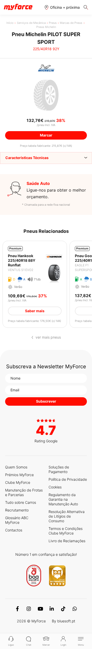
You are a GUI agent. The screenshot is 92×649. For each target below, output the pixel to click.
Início (10, 23)
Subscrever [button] (46, 401)
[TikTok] (63, 608)
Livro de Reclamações (67, 541)
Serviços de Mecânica (31, 23)
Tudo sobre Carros (20, 502)
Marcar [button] (46, 135)
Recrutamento (17, 510)
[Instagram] (28, 608)
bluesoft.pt (66, 621)
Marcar (46, 644)
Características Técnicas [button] (27, 157)
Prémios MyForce (19, 475)
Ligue (11, 644)
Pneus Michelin (46, 27)
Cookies (55, 487)
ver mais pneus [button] (48, 337)
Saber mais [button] (34, 311)
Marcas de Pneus (71, 23)
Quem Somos (16, 467)
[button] (62, 7)
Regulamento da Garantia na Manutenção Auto (63, 499)
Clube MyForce (17, 482)
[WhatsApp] (74, 608)
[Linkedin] (51, 608)
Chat (28, 644)
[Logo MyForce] (18, 7)
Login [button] (63, 644)
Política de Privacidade (68, 479)
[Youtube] (40, 608)
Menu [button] (81, 644)
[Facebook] (17, 608)
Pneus (53, 23)
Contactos (13, 530)
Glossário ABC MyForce (16, 520)
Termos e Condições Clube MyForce (66, 530)
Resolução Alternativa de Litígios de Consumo (67, 516)
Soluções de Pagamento (59, 469)
